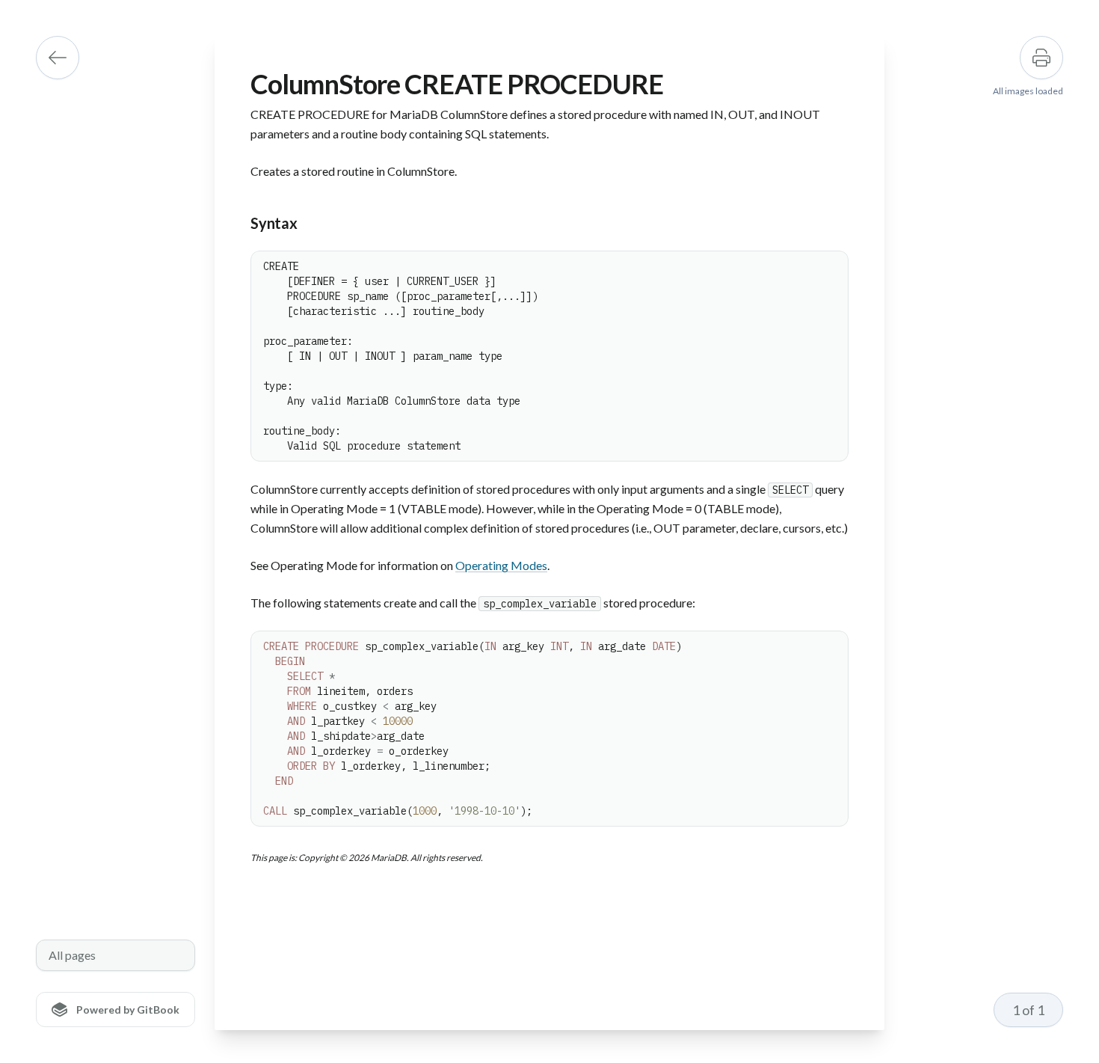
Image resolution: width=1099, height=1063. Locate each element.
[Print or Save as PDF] (1041, 57)
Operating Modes (501, 565)
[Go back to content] (57, 57)
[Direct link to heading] (238, 223)
